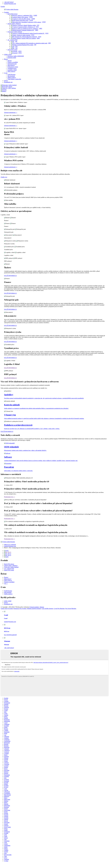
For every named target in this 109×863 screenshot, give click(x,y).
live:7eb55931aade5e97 (10, 635)
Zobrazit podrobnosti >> (10, 112)
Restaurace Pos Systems (19, 608)
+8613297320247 (9, 2)
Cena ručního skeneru (47, 608)
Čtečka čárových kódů (7, 608)
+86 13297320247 (9, 648)
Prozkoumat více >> (9, 497)
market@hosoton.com (10, 3)
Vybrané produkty (34, 607)
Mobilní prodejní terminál (34, 608)
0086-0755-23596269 (10, 544)
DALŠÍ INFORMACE (10, 275)
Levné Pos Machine (59, 608)
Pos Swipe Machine (70, 608)
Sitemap (42, 607)
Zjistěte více (4, 177)
